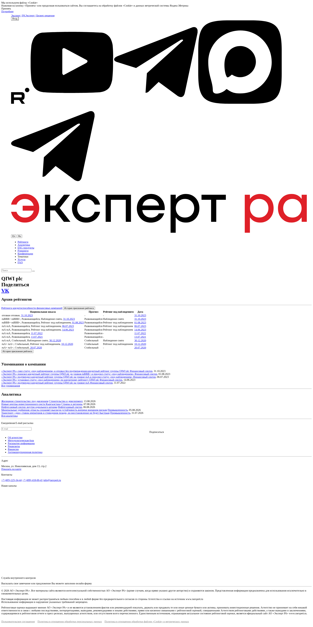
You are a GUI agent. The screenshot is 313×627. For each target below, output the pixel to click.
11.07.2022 (37, 333)
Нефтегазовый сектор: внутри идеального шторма (29, 407)
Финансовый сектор (141, 371)
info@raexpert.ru (52, 480)
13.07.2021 (37, 336)
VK (5, 290)
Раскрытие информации (21, 443)
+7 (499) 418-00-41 (32, 480)
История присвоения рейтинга (79, 308)
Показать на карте (11, 469)
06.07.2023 (68, 326)
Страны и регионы (71, 404)
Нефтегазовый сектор (70, 407)
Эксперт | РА (18, 15)
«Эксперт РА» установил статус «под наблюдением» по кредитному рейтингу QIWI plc (50, 379)
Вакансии (13, 449)
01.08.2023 (78, 322)
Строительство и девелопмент (65, 401)
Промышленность (118, 410)
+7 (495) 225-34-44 (11, 480)
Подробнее (7, 11)
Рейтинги (23, 242)
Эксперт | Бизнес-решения (39, 15)
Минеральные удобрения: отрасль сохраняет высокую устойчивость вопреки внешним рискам (54, 410)
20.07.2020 (36, 347)
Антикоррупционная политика (25, 452)
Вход (14, 18)
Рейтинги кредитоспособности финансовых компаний (31, 308)
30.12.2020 (55, 340)
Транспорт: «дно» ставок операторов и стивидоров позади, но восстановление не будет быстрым (55, 413)
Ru (19, 236)
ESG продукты (26, 247)
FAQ (20, 262)
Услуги (21, 259)
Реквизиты (14, 446)
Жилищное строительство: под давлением (24, 401)
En (13, 236)
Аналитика (24, 244)
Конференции (25, 253)
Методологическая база (21, 440)
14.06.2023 (68, 329)
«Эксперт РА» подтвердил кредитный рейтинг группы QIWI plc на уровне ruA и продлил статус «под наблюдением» (67, 377)
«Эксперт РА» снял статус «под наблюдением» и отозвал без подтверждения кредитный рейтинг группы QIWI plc (65, 371)
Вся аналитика (9, 415)
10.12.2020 (67, 344)
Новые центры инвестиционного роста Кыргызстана (31, 404)
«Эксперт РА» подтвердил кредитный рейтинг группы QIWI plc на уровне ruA (45, 382)
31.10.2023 (27, 315)
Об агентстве (15, 437)
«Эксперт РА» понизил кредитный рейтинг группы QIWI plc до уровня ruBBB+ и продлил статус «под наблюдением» (67, 374)
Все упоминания (10, 385)
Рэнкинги (23, 250)
